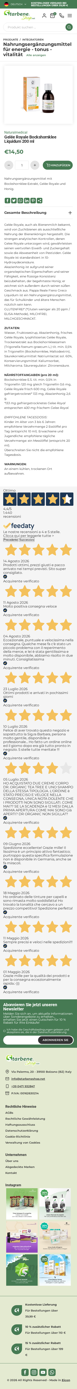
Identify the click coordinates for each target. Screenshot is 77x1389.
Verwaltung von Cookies (22, 1142)
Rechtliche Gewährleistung (25, 1118)
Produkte (10, 39)
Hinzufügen (60, 165)
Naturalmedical (15, 132)
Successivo (26, 539)
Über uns (11, 1161)
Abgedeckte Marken (20, 1167)
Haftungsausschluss (20, 1124)
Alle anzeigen (36, 55)
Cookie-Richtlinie (17, 1136)
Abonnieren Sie (55, 1040)
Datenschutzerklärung (52, 1032)
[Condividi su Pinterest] (33, 200)
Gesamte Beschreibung (25, 213)
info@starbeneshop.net (28, 1078)
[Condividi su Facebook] (7, 200)
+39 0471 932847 (23, 1086)
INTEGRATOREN (33, 39)
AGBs (9, 1112)
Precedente (11, 539)
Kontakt (11, 1173)
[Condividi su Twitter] (14, 200)
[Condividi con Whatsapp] (20, 200)
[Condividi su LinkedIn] (27, 200)
